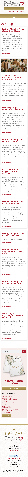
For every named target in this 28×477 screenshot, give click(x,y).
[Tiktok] (9, 433)
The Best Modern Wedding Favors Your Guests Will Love (11, 78)
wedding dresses (7, 396)
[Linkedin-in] (22, 433)
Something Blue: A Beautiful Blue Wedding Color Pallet (12, 315)
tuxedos (4, 401)
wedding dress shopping (9, 400)
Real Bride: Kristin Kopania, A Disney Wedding (10, 171)
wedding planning (7, 398)
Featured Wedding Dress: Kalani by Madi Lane (13, 234)
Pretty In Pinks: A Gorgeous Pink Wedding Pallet (13, 252)
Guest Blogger (6, 412)
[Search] (24, 351)
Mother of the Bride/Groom (10, 411)
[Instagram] (15, 433)
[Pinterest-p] (12, 433)
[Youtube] (19, 433)
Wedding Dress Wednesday (10, 409)
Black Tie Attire (6, 406)
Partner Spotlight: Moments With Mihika (12, 109)
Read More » (6, 54)
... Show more (6, 415)
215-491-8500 (18, 12)
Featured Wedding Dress (9, 403)
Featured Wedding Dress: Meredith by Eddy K (13, 30)
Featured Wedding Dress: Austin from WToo (13, 202)
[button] (14, 17)
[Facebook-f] (5, 433)
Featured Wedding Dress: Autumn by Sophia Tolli (13, 282)
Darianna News (6, 407)
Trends (4, 404)
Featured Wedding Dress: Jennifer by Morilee (13, 140)
